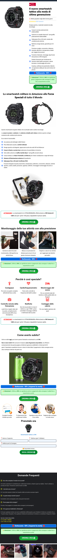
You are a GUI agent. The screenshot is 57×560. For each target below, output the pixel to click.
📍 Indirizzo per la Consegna (8, 443)
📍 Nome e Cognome (7, 438)
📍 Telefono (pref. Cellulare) (36, 438)
